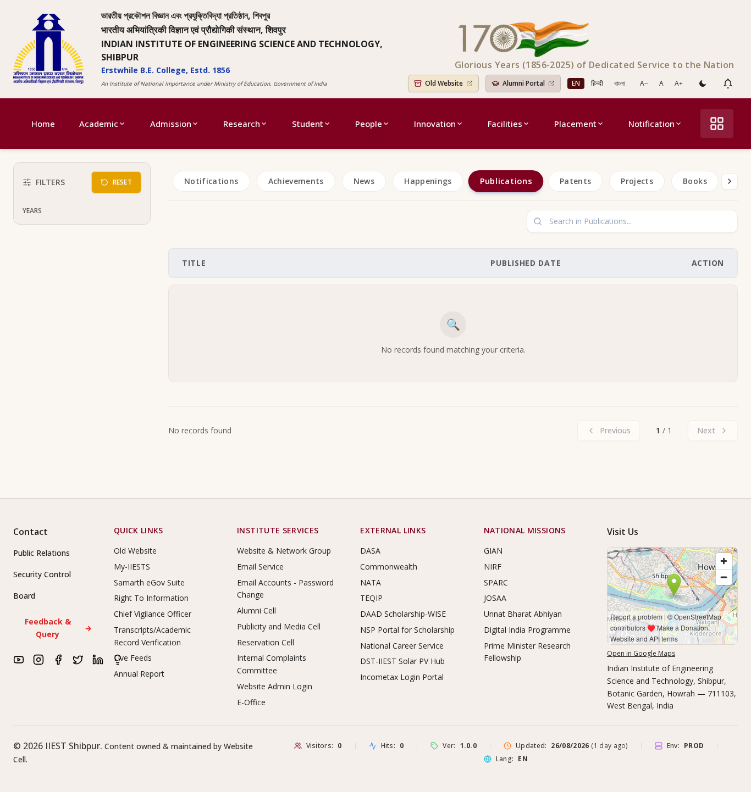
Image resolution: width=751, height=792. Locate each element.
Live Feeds (133, 657)
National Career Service (402, 645)
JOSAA (495, 598)
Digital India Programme (527, 629)
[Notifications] (728, 83)
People (368, 123)
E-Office (251, 702)
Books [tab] (695, 181)
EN (576, 83)
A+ (679, 83)
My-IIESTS (132, 566)
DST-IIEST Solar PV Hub (402, 661)
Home (43, 123)
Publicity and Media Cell (279, 626)
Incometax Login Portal (402, 677)
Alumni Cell (256, 610)
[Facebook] (58, 659)
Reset (122, 182)
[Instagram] (38, 659)
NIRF (492, 566)
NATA (370, 582)
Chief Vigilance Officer (152, 614)
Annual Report (139, 673)
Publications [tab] (505, 181)
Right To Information (151, 598)
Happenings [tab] (428, 181)
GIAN (493, 550)
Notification (651, 123)
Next (706, 430)
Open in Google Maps (641, 653)
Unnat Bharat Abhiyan (523, 614)
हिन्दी (597, 83)
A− (644, 83)
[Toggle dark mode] (702, 83)
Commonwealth (388, 566)
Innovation (435, 123)
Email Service (260, 566)
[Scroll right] (729, 181)
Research (241, 123)
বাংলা (619, 83)
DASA (370, 550)
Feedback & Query (58, 627)
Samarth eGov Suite (149, 582)
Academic (98, 123)
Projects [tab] (637, 181)
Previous (615, 430)
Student (307, 123)
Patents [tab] (575, 181)
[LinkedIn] (97, 659)
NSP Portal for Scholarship (407, 629)
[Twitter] (78, 659)
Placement (575, 123)
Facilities (505, 123)
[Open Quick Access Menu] (716, 123)
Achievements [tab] (296, 181)
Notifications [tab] (211, 181)
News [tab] (364, 181)
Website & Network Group (284, 550)
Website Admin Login (274, 686)
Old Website (135, 550)
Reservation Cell (265, 642)
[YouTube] (18, 659)
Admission (170, 123)
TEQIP (371, 598)
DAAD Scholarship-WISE (403, 614)
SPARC (496, 582)
